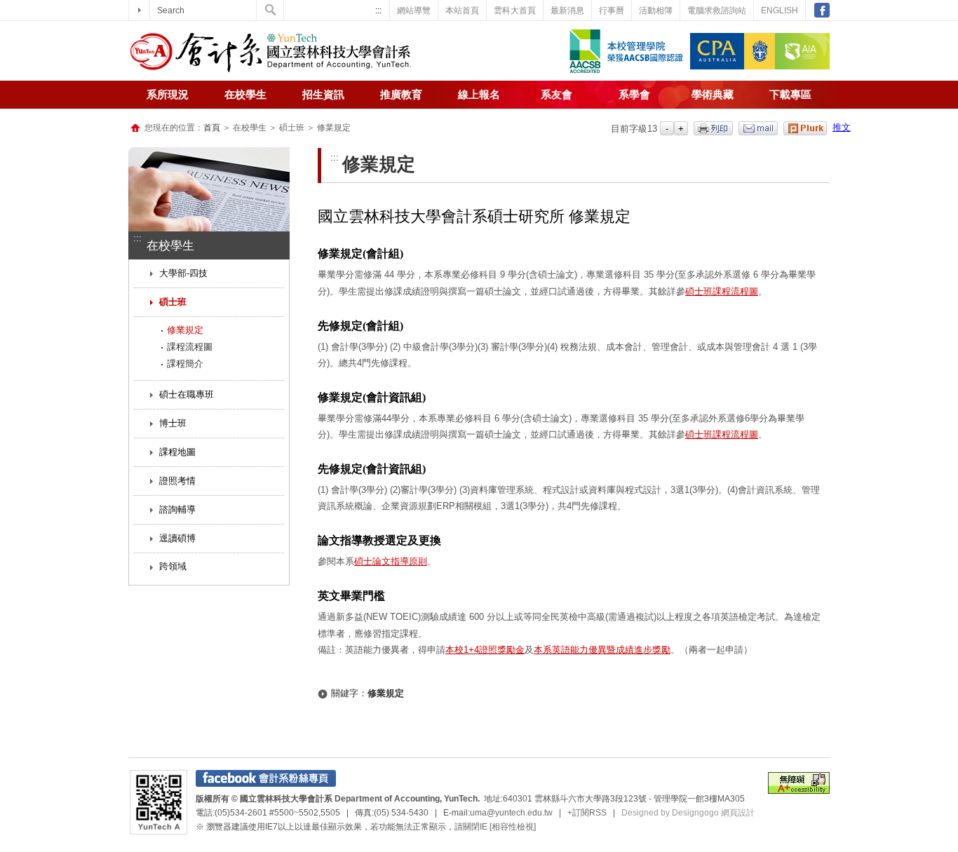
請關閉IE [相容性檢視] (495, 827)
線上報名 (479, 94)
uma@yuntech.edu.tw (511, 813)
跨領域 (173, 566)
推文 (841, 127)
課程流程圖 (189, 347)
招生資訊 (323, 94)
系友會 (556, 94)
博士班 (173, 423)
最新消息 (567, 10)
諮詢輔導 (177, 509)
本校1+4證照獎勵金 (485, 649)
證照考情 (177, 480)
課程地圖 (177, 452)
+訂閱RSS (587, 813)
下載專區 (790, 94)
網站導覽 (414, 10)
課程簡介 (185, 363)
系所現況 (168, 94)
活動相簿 (656, 10)
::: (378, 10)
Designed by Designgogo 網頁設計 (688, 813)
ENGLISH (779, 10)
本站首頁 (462, 10)
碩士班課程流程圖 (721, 291)
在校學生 (245, 94)
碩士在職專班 (186, 394)
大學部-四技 (183, 273)
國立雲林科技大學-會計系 (270, 52)
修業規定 (185, 330)
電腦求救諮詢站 (716, 10)
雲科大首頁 (515, 10)
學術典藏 (712, 94)
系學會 (634, 94)
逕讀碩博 (177, 538)
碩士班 (173, 302)
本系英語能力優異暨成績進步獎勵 (602, 649)
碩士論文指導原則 (390, 561)
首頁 (211, 128)
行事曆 (611, 10)
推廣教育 (401, 94)
